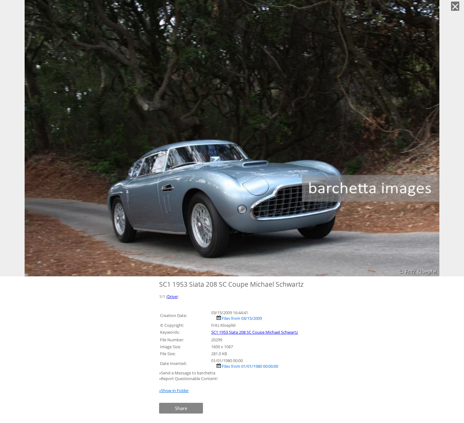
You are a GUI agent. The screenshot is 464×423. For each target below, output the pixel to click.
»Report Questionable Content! (188, 378)
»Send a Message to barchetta (187, 373)
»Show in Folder (174, 390)
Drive (172, 296)
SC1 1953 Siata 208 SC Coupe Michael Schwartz (254, 332)
